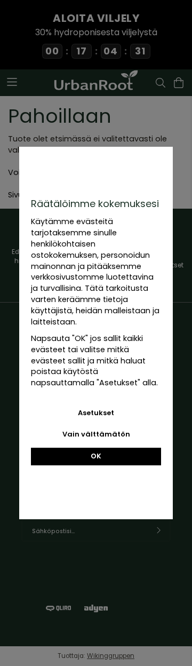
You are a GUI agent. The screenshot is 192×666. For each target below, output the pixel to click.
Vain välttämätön (96, 434)
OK (96, 456)
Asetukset (96, 413)
